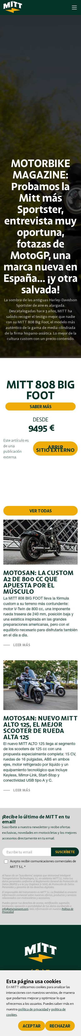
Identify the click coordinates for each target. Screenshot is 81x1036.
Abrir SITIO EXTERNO (55, 448)
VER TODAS (40, 510)
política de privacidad (33, 1009)
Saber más (41, 406)
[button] (73, 7)
